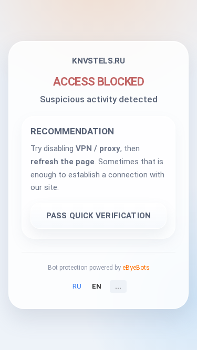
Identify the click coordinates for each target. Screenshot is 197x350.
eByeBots (136, 267)
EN (96, 286)
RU (76, 286)
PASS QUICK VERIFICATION (98, 215)
